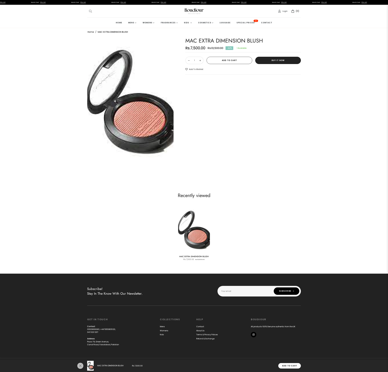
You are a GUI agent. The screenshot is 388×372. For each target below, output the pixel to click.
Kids (162, 334)
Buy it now (278, 60)
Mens (162, 326)
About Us (200, 330)
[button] (90, 11)
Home (91, 31)
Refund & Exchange (205, 338)
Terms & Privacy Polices (207, 334)
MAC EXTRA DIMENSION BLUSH (194, 256)
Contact (200, 326)
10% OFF (31, 2)
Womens (164, 330)
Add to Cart (289, 365)
